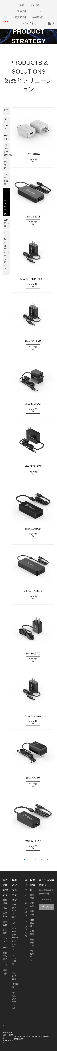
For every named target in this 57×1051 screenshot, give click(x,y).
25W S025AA (33, 715)
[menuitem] (22, 5)
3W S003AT (33, 653)
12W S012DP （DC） (33, 278)
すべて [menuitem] (6, 111)
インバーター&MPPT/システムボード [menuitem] (7, 156)
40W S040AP (33, 840)
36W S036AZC (33, 466)
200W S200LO (33, 591)
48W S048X (33, 778)
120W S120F (33, 216)
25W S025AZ (33, 403)
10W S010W (32, 154)
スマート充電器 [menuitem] (6, 179)
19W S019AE (33, 341)
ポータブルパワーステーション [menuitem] (6, 129)
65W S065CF (33, 528)
